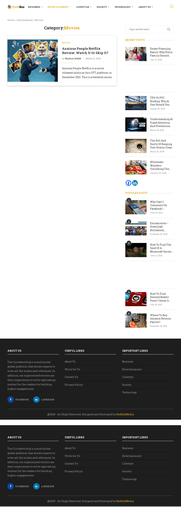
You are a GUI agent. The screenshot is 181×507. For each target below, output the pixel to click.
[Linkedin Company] (135, 183)
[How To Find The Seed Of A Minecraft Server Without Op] (136, 250)
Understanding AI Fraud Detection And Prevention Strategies (161, 122)
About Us (144, 6)
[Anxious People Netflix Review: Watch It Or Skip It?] (32, 60)
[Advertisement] (149, 78)
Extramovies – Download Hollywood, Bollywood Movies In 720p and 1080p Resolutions (161, 227)
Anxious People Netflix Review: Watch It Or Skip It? (85, 50)
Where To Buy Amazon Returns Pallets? (160, 318)
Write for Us (72, 369)
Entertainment (58, 6)
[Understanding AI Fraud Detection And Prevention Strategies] (136, 124)
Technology (123, 6)
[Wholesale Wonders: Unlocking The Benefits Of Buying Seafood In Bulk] (136, 167)
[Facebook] (128, 183)
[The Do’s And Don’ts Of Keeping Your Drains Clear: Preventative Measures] (136, 146)
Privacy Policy (74, 384)
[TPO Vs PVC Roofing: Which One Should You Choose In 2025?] (136, 103)
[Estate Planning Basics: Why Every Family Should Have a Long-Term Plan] (136, 54)
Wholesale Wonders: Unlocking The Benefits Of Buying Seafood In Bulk (161, 165)
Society (102, 6)
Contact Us (71, 377)
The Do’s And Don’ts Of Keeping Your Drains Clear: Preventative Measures (161, 144)
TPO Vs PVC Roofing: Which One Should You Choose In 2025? (160, 101)
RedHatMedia (125, 414)
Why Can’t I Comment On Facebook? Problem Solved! (160, 205)
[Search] (172, 7)
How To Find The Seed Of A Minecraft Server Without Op (161, 248)
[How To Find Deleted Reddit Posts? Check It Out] (136, 299)
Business (34, 6)
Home (10, 20)
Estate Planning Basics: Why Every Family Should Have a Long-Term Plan (161, 52)
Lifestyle (82, 6)
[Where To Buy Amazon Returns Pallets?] (136, 320)
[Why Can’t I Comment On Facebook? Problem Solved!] (136, 207)
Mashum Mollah (73, 58)
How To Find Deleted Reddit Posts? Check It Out (159, 297)
